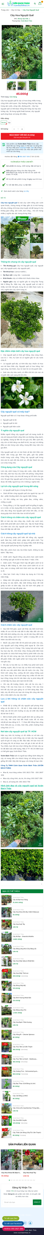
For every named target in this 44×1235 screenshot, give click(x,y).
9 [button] (31, 1180)
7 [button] (25, 1180)
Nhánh (3, 122)
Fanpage (22, 147)
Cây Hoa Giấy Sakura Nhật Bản (23, 961)
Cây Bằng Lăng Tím (19, 1010)
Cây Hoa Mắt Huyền (20, 1120)
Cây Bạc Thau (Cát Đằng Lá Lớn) (24, 1083)
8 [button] (28, 1180)
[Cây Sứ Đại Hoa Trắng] (6, 900)
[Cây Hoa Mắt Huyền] (6, 1121)
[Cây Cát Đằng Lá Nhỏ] (6, 1096)
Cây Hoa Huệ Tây (19, 924)
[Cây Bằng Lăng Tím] (6, 1010)
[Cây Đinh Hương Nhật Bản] (6, 998)
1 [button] (9, 1180)
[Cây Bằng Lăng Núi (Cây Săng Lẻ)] (6, 949)
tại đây (26, 191)
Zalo (32, 147)
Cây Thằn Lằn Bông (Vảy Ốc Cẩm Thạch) (27, 1132)
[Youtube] (30, 1223)
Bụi (9, 122)
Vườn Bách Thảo (18, 897)
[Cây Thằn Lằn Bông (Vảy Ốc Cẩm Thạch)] (6, 1133)
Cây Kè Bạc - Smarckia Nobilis (23, 936)
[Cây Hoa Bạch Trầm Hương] (6, 1023)
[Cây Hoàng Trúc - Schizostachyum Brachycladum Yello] (6, 1072)
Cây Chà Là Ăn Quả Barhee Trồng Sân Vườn (26, 1108)
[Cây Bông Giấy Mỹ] (6, 986)
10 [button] (34, 1180)
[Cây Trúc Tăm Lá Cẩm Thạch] (6, 1047)
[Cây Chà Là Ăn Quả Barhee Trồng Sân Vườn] (6, 1108)
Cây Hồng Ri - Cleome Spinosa (23, 1034)
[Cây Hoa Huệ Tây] (6, 925)
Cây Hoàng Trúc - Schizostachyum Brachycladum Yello (25, 1071)
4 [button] (17, 1180)
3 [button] (14, 1180)
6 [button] (23, 1180)
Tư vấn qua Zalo (10, 1218)
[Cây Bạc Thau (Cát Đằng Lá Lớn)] (6, 1084)
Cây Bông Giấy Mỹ (19, 985)
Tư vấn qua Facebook (13, 1223)
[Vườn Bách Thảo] (19, 4)
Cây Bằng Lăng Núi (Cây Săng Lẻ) (24, 949)
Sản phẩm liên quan (22, 1144)
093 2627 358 (24, 156)
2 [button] (11, 1180)
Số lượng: (4, 129)
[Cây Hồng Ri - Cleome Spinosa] (6, 1035)
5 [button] (20, 1180)
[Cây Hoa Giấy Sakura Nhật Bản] (6, 961)
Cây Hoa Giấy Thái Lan (20, 973)
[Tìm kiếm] (35, 4)
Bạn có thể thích (11, 891)
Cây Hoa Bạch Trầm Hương (22, 1022)
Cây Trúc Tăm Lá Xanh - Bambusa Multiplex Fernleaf (24, 1059)
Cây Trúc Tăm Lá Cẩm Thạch (22, 1047)
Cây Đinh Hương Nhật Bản (22, 998)
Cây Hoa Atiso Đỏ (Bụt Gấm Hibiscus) (26, 912)
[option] (22, 52)
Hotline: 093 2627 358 (13, 1229)
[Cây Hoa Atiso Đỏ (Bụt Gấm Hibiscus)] (6, 912)
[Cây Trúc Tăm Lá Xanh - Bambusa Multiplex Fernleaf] (6, 1059)
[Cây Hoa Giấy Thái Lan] (6, 974)
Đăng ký (37, 1202)
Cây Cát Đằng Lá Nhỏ (20, 1096)
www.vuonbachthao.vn (22, 1233)
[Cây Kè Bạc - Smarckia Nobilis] (6, 937)
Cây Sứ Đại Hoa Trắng (20, 900)
